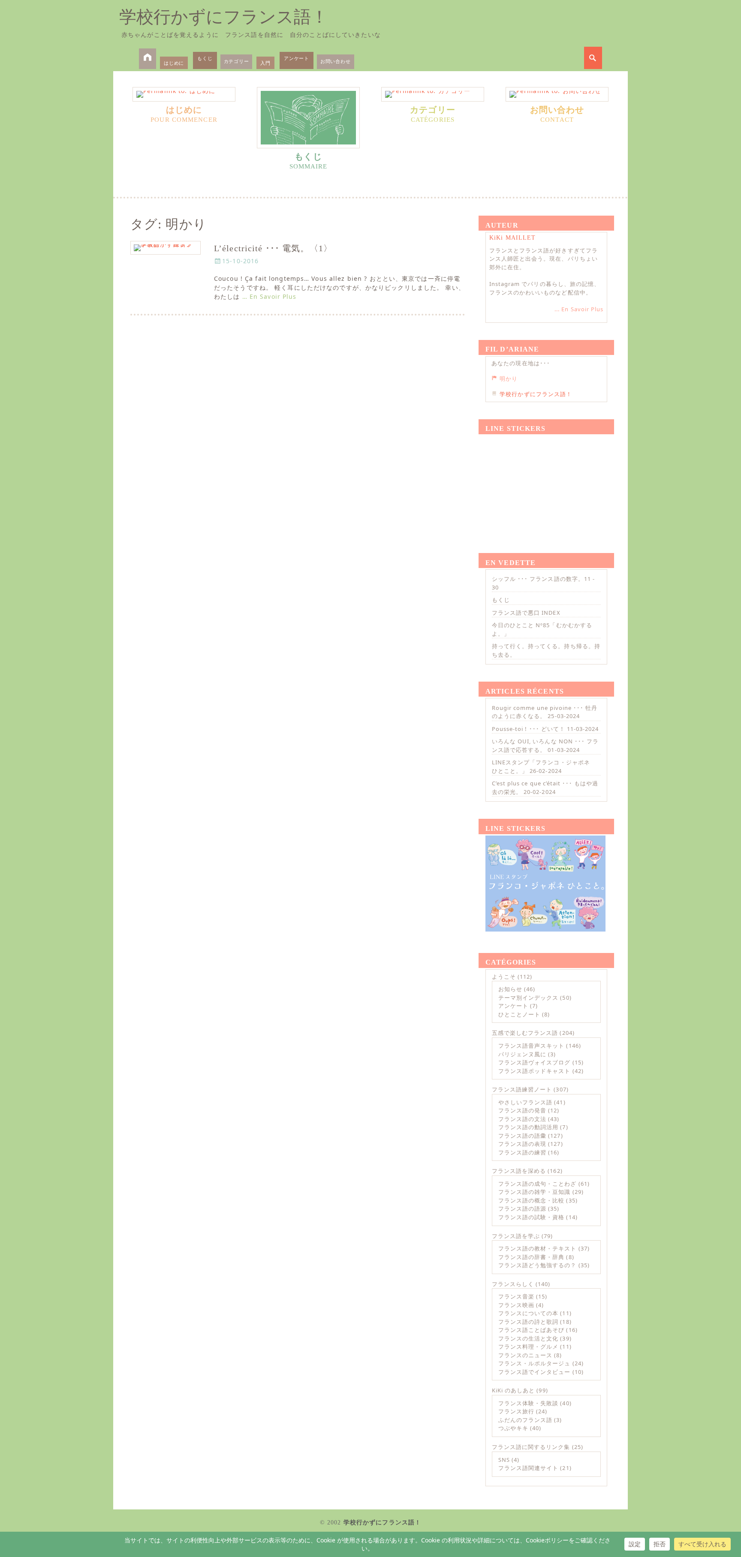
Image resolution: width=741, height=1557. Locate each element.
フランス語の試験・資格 (531, 1217)
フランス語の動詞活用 (528, 1127)
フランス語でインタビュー (534, 1372)
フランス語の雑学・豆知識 (534, 1192)
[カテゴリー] (432, 94)
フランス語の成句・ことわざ (537, 1183)
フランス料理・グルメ (528, 1346)
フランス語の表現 (522, 1144)
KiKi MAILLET (512, 237)
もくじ (204, 58)
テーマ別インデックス (528, 997)
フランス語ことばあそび (531, 1330)
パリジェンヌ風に (522, 1054)
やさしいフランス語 (525, 1102)
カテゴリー (236, 61)
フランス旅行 (516, 1411)
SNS (504, 1460)
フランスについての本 (528, 1313)
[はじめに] (184, 94)
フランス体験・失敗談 (528, 1403)
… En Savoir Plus (269, 296)
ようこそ (504, 976)
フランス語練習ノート (522, 1089)
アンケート (296, 58)
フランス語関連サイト (528, 1468)
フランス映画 (516, 1305)
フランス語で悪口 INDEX (526, 612)
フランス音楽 (516, 1296)
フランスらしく (513, 1284)
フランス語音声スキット (531, 1045)
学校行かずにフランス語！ (223, 17)
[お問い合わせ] (557, 94)
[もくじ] (308, 117)
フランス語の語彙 (522, 1135)
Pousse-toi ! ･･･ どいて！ (528, 729)
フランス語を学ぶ (516, 1236)
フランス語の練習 (522, 1152)
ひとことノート (519, 1014)
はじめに (174, 63)
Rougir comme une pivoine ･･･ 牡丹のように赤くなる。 (544, 712)
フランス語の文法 (522, 1119)
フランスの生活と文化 (528, 1338)
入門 (265, 63)
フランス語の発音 (522, 1110)
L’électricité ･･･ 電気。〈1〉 (273, 248)
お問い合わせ (335, 61)
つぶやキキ (513, 1428)
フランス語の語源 (522, 1208)
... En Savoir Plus (578, 309)
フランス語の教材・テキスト (537, 1248)
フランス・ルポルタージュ (534, 1363)
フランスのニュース (525, 1355)
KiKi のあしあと (513, 1390)
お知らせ (510, 989)
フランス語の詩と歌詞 (528, 1322)
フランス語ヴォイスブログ (534, 1062)
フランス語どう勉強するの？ (537, 1265)
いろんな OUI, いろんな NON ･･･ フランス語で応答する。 (545, 745)
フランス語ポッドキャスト (534, 1071)
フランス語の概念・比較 (531, 1200)
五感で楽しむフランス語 (525, 1033)
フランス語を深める (519, 1171)
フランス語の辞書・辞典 (531, 1257)
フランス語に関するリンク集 (531, 1447)
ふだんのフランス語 (525, 1420)
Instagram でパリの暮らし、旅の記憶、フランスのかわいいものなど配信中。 (544, 288)
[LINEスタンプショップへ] (545, 484)
